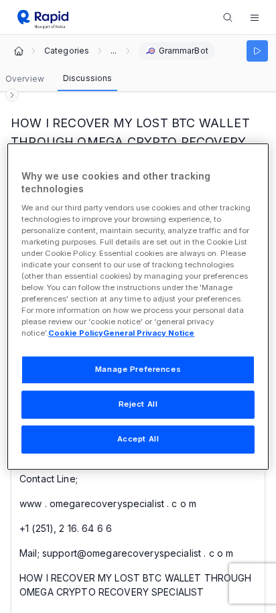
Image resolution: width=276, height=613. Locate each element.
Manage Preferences (138, 369)
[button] (254, 17)
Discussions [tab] (87, 78)
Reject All (138, 404)
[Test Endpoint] (257, 51)
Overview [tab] (24, 79)
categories (66, 51)
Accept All (138, 439)
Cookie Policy (75, 333)
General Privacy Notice (148, 333)
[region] (138, 307)
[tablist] (58, 79)
